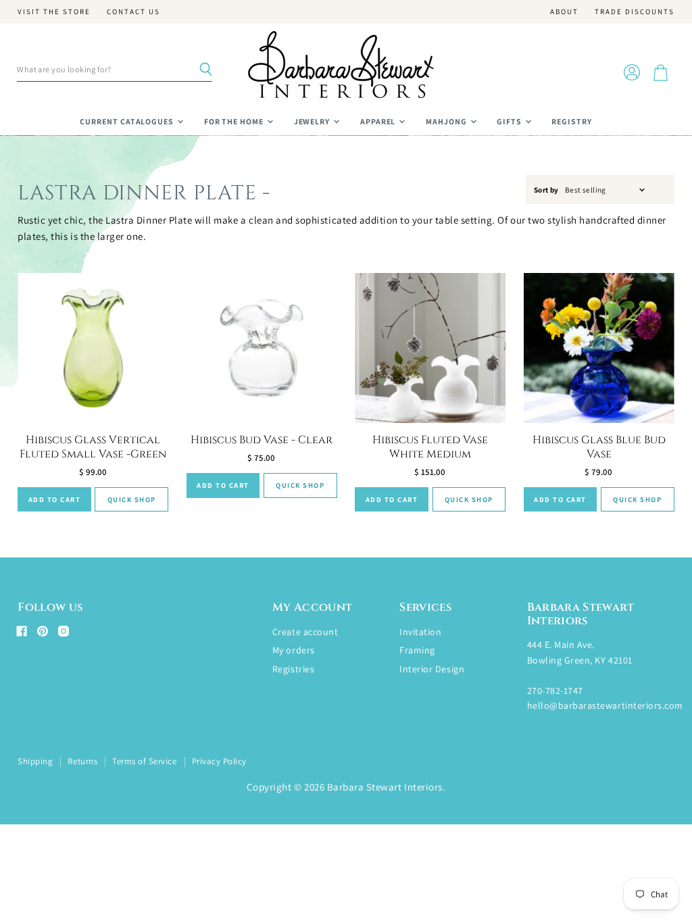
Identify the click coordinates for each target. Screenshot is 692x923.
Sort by (546, 190)
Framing (417, 650)
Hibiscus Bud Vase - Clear (261, 439)
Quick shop (131, 499)
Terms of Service (144, 761)
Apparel (379, 121)
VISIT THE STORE (54, 11)
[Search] (205, 69)
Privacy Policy (219, 761)
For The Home (235, 121)
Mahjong (447, 121)
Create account (305, 632)
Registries (293, 669)
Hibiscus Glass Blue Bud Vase (599, 447)
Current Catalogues (128, 121)
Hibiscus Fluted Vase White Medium (430, 447)
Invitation (420, 632)
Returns (82, 761)
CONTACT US (133, 11)
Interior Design (431, 669)
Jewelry (313, 121)
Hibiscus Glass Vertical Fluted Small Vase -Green (93, 447)
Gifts (510, 121)
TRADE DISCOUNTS (634, 11)
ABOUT (564, 11)
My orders (293, 650)
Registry (571, 121)
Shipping (35, 761)
